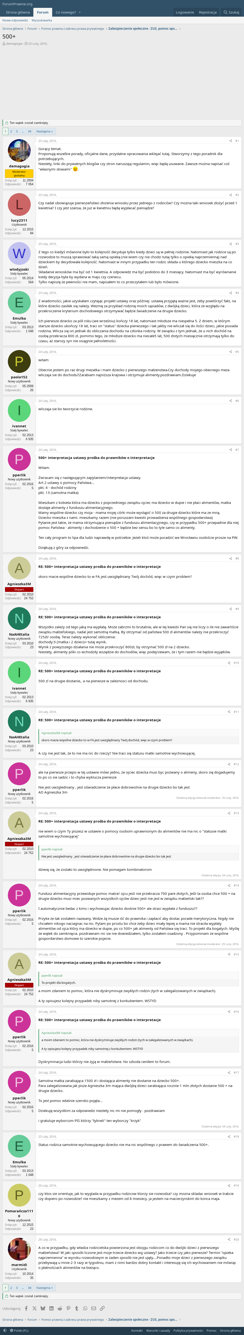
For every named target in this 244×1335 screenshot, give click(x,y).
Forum (43, 12)
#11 (236, 712)
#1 (237, 141)
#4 (237, 293)
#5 (237, 352)
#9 (237, 609)
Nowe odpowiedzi (15, 20)
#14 (236, 885)
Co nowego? (66, 12)
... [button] (23, 131)
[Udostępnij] (231, 141)
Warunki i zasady (158, 1330)
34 (29, 131)
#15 (236, 954)
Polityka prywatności (188, 1330)
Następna (43, 131)
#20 (236, 1240)
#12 (236, 764)
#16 (236, 1012)
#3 (237, 244)
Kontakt (137, 1330)
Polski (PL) (20, 1330)
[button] (79, 12)
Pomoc (212, 1330)
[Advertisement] (122, 81)
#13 (236, 813)
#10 (236, 663)
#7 (237, 450)
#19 (236, 1186)
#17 (236, 1073)
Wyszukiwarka (42, 20)
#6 (237, 401)
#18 (236, 1137)
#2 (237, 195)
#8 (237, 558)
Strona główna (18, 12)
